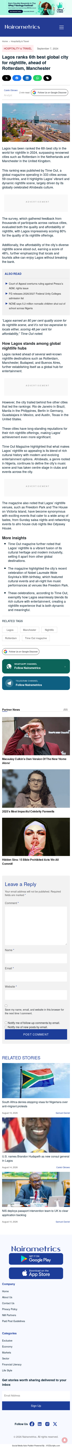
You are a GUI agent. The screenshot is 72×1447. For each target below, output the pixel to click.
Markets (6, 1352)
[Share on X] (6, 78)
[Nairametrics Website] (22, 26)
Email (9, 968)
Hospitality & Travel (20, 41)
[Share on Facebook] (16, 78)
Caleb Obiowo (11, 90)
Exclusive (7, 1340)
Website (11, 986)
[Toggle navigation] (61, 27)
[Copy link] (47, 78)
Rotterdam (11, 638)
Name (9, 950)
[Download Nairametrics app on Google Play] (36, 1259)
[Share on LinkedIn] (27, 78)
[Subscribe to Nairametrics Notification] (64, 1440)
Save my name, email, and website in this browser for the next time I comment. (34, 1011)
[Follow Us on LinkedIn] (39, 1424)
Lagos (10, 630)
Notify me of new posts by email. (28, 1027)
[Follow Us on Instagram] (47, 1424)
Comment (12, 903)
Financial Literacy (11, 1364)
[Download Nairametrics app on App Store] (36, 1273)
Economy (7, 1346)
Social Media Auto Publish (23, 1445)
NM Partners (9, 1315)
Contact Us (8, 1303)
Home (5, 41)
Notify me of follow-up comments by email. (34, 1023)
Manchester (29, 630)
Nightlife (49, 630)
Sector (5, 1358)
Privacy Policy (9, 1309)
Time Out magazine (36, 638)
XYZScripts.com (53, 1445)
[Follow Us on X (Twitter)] (55, 1424)
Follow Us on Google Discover (52, 92)
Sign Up (36, 1406)
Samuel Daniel (63, 1112)
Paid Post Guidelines (13, 1321)
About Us (7, 1297)
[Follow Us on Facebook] (32, 1424)
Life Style (7, 1370)
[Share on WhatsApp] (37, 78)
